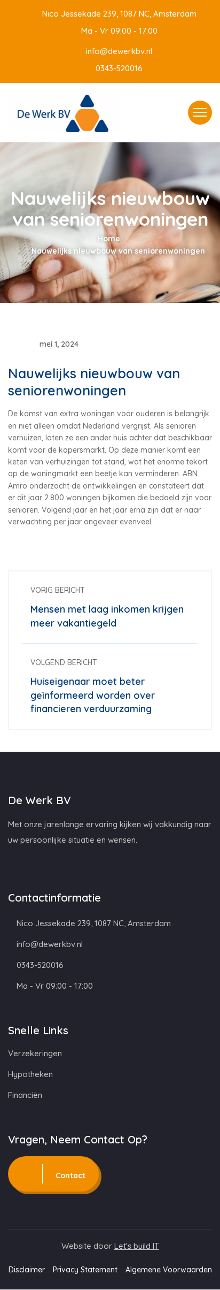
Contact (69, 1175)
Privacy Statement (85, 1269)
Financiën (25, 1095)
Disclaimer (27, 1269)
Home (109, 238)
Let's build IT (136, 1246)
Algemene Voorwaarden (168, 1269)
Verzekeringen (35, 1053)
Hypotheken (30, 1074)
